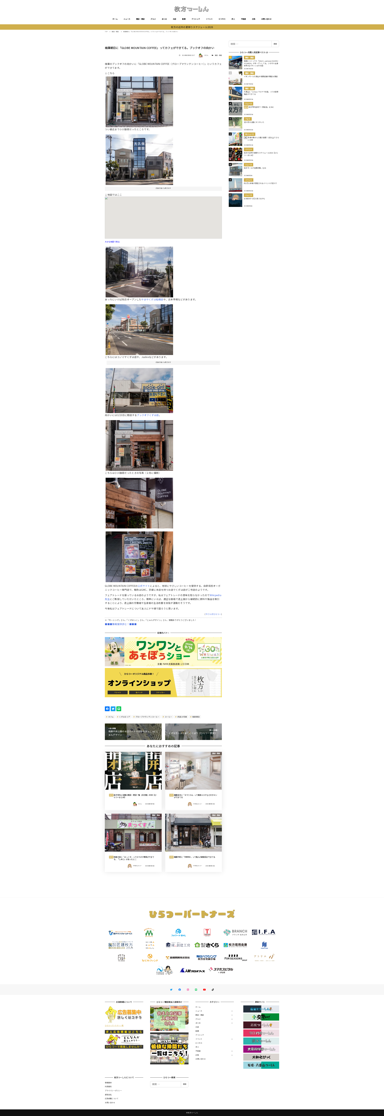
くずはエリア (124, 716)
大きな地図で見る (112, 241)
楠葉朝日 (196, 716)
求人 (233, 19)
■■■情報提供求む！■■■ (120, 624)
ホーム (115, 19)
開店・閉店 (140, 19)
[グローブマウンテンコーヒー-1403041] (139, 158)
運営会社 (108, 1094)
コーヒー (168, 716)
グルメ (153, 19)
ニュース (127, 19)
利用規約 (108, 1086)
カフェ (111, 716)
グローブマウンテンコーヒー (147, 716)
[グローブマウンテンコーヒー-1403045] (139, 502)
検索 (275, 44)
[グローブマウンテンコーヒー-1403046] (139, 270)
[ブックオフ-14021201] (139, 389)
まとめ (164, 19)
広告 (253, 19)
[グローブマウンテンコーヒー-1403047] (139, 328)
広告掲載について (111, 1098)
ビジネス (222, 19)
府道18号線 (182, 716)
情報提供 (108, 1082)
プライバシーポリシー (113, 1090)
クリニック (196, 19)
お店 (174, 19)
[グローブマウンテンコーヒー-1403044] (139, 555)
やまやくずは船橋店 (152, 299)
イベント (209, 19)
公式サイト (144, 585)
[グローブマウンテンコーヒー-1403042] (139, 100)
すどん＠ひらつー (213, 614)
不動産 (243, 19)
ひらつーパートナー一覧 (114, 1025)
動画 (184, 19)
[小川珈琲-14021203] (139, 444)
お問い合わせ (266, 19)
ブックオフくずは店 (148, 415)
